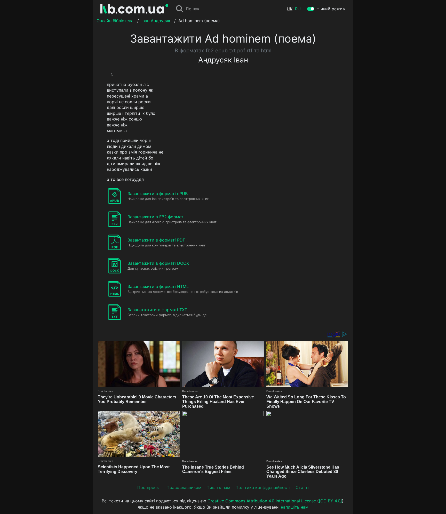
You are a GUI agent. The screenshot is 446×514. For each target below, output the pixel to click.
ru (298, 8)
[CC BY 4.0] (330, 500)
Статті (302, 487)
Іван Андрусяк (155, 20)
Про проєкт (149, 487)
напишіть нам (294, 507)
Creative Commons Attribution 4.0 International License (262, 500)
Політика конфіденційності (262, 487)
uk (289, 8)
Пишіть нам (218, 487)
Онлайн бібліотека (115, 20)
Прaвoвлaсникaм (183, 487)
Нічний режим (331, 8)
